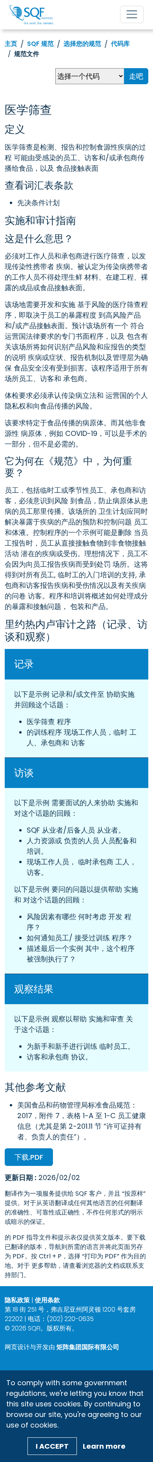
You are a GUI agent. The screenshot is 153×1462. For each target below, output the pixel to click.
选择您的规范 (82, 43)
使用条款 (47, 1300)
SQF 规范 (40, 43)
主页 (11, 43)
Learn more (104, 1446)
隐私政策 (17, 1300)
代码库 (120, 43)
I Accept (52, 1446)
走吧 (136, 76)
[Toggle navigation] (132, 14)
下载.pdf (29, 1157)
